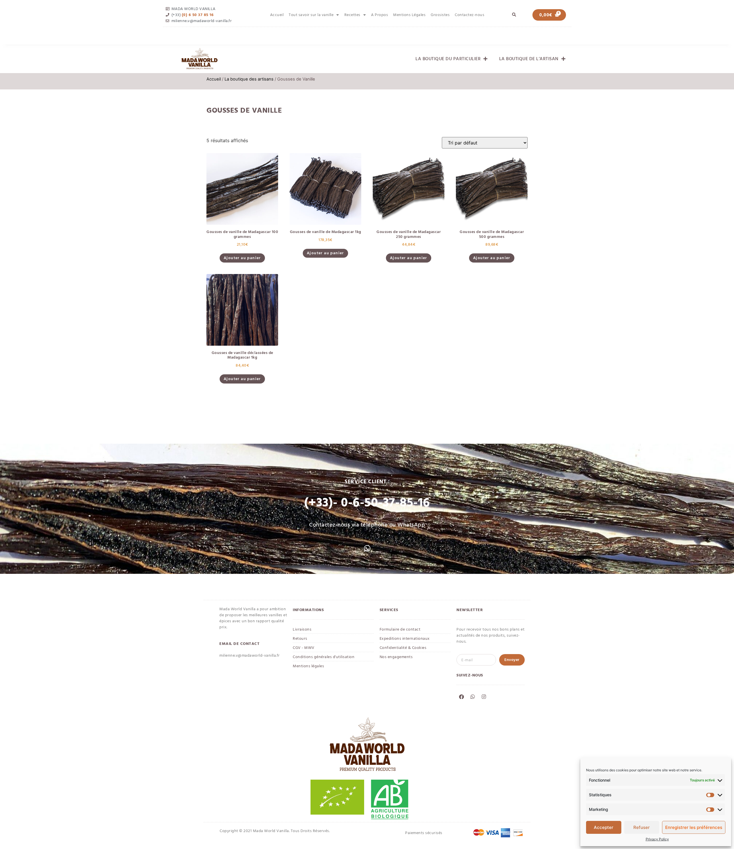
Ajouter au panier (242, 258)
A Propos (379, 14)
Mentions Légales (409, 14)
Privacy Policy (657, 839)
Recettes (352, 14)
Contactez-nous (469, 14)
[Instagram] (484, 696)
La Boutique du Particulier (448, 58)
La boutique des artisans (249, 79)
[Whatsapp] (472, 696)
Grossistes (440, 14)
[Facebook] (461, 696)
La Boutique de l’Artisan (529, 58)
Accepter (603, 827)
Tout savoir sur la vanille (311, 14)
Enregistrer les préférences (693, 827)
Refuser (641, 827)
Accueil (277, 14)
